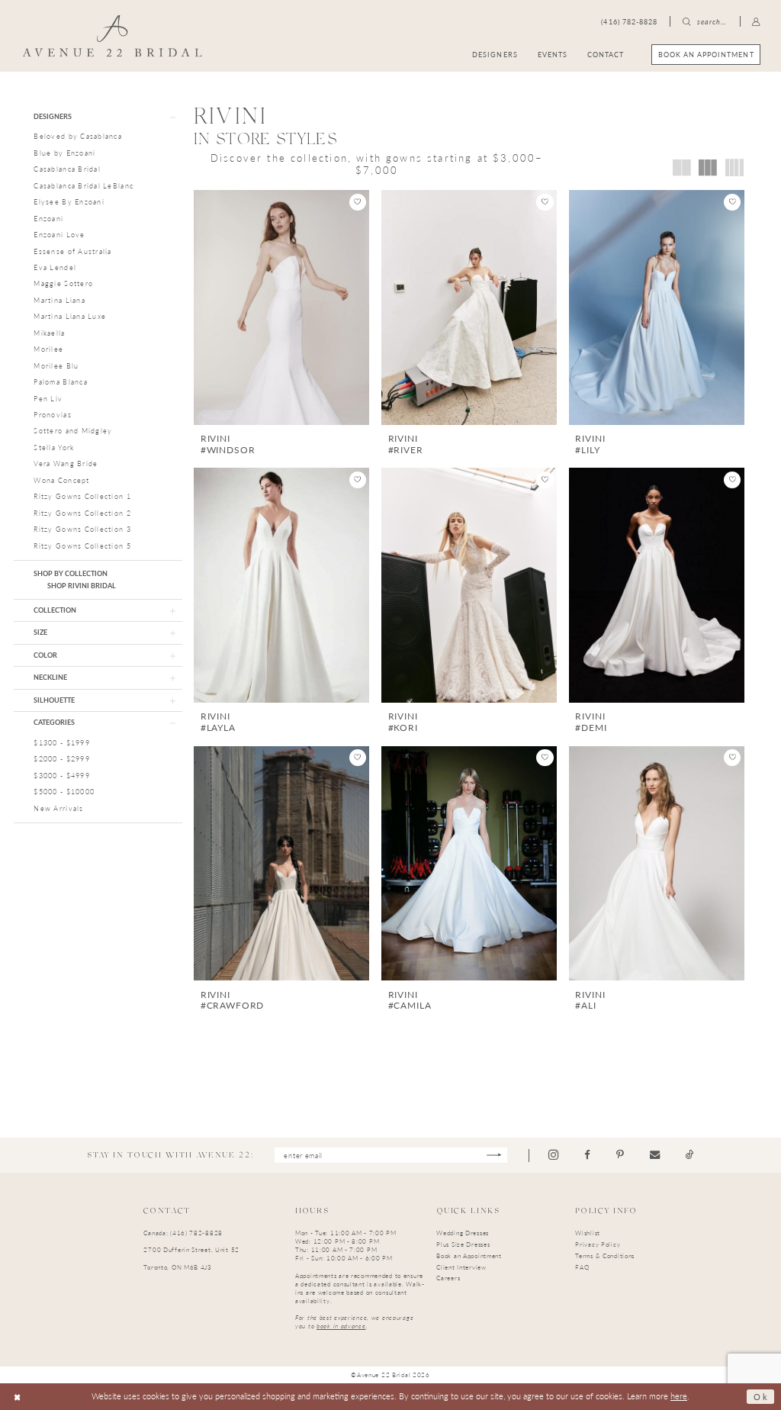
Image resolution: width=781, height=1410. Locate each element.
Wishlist (587, 1232)
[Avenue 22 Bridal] (112, 35)
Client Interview (461, 1267)
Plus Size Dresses (463, 1244)
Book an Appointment (469, 1255)
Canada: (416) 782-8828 (183, 1232)
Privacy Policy (597, 1244)
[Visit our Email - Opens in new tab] (655, 1155)
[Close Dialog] (17, 1396)
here (678, 1396)
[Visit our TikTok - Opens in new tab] (690, 1155)
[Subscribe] (493, 1156)
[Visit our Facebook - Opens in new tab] (587, 1155)
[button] (756, 22)
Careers (448, 1277)
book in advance (341, 1325)
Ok (761, 1396)
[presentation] (281, 307)
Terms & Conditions (605, 1255)
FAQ (582, 1267)
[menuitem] (705, 54)
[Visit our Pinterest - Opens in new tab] (620, 1155)
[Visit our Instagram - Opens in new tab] (553, 1155)
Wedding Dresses (462, 1232)
